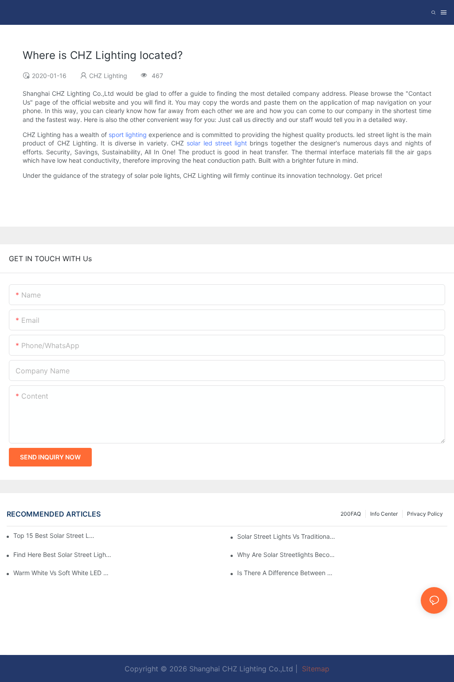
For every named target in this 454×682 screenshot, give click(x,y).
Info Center (384, 513)
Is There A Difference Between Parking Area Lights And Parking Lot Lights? (286, 572)
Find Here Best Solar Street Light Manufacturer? (62, 554)
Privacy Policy (425, 513)
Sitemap (314, 668)
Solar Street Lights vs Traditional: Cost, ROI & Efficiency (286, 536)
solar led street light (217, 143)
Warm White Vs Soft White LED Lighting (62, 572)
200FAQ (350, 513)
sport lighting (128, 134)
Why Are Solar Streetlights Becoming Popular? (286, 554)
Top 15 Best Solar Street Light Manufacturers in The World (53, 535)
